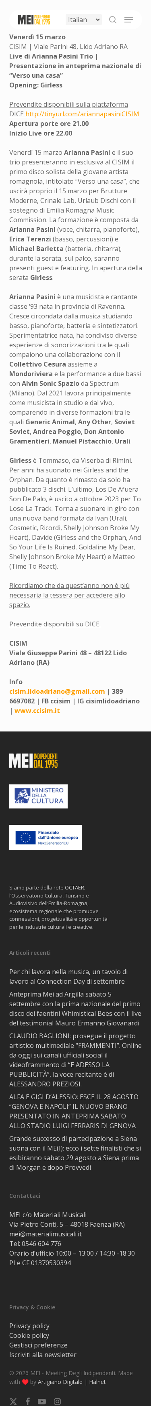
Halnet (97, 1382)
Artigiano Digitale (60, 1382)
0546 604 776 (41, 1243)
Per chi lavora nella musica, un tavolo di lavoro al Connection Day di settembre (68, 976)
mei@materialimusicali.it (45, 1234)
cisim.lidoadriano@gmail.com (57, 691)
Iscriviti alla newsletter (43, 1354)
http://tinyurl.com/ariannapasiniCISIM (82, 113)
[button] (128, 20)
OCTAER (74, 887)
